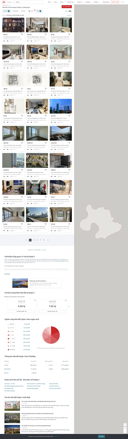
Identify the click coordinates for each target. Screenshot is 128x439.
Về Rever (96, 2)
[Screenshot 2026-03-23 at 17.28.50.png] (13, 86)
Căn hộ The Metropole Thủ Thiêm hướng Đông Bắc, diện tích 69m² (61, 226)
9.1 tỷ (53, 197)
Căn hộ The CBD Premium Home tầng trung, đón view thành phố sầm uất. (61, 172)
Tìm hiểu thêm (56, 436)
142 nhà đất (26, 328)
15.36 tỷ (30, 143)
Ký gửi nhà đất (115, 2)
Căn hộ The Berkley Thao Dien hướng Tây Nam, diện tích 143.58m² (61, 145)
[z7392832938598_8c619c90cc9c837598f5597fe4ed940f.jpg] (37, 113)
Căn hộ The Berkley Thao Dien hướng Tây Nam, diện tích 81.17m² (13, 172)
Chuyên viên (70, 2)
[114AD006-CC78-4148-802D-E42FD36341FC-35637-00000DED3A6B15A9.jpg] (37, 32)
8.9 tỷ (5, 34)
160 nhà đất (26, 346)
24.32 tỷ (54, 143)
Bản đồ (67, 11)
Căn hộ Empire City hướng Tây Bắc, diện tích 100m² (37, 91)
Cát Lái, (43, 201)
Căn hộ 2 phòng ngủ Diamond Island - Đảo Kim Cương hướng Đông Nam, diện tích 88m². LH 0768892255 (13, 226)
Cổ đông (87, 2)
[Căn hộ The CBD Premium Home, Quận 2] (13, 194)
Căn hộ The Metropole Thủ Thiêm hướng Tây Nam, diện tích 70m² (37, 64)
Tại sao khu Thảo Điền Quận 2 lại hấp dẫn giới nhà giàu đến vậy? (38, 401)
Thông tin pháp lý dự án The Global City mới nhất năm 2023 (37, 413)
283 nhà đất (26, 342)
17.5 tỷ (53, 224)
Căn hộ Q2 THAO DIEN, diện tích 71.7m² (60, 91)
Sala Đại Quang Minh (32, 388)
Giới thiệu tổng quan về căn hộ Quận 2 (19, 257)
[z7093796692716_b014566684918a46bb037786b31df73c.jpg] (61, 59)
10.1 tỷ (29, 34)
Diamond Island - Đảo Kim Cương (36, 383)
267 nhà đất (26, 331)
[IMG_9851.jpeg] (13, 140)
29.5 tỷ (29, 62)
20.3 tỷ (5, 143)
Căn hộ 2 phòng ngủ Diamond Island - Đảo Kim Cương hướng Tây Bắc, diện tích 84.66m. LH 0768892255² (61, 199)
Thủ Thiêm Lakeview (9, 391)
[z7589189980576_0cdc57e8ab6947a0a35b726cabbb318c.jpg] (13, 59)
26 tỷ (53, 34)
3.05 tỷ (53, 170)
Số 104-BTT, (60, 201)
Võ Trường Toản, (60, 93)
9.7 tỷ (53, 89)
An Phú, (17, 39)
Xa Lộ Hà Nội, (13, 147)
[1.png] (61, 113)
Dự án (61, 2)
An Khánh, (64, 39)
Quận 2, (21, 39)
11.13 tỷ (29, 170)
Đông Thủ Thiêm (53, 383)
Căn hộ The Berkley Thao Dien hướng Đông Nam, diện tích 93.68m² (37, 145)
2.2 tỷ (29, 197)
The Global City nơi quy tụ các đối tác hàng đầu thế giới (36, 425)
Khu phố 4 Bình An (54, 386)
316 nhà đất (26, 349)
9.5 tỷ (5, 224)
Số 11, (11, 120)
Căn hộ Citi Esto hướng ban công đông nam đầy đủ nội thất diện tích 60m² (37, 199)
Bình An (6, 373)
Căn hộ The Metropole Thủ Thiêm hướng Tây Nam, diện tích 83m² (61, 37)
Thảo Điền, (67, 93)
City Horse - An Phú (9, 383)
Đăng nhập (106, 2)
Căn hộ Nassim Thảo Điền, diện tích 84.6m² (13, 118)
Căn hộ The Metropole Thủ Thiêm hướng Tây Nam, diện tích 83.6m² (61, 64)
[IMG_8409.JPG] (13, 221)
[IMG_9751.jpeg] (37, 140)
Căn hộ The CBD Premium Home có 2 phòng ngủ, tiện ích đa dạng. (13, 199)
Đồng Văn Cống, (60, 174)
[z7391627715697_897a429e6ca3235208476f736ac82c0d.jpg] (37, 59)
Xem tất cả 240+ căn (22, 311)
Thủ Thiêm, (18, 93)
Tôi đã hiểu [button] (101, 436)
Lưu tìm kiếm (67, 6)
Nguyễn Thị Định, (37, 201)
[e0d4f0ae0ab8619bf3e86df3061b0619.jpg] (61, 194)
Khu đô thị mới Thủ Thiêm (33, 386)
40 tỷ (5, 89)
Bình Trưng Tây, (66, 201)
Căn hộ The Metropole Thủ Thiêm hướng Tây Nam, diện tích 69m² (13, 64)
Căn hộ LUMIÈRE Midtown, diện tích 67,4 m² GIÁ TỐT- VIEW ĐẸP (37, 37)
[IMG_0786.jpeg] (37, 221)
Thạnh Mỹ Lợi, (68, 174)
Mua (49, 2)
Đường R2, (59, 39)
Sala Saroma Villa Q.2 (55, 388)
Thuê (55, 2)
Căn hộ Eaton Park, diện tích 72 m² (11, 37)
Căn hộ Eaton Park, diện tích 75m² (35, 172)
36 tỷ (29, 89)
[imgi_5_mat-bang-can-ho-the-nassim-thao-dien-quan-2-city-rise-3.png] (13, 113)
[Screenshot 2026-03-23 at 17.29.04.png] (37, 86)
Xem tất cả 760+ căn (52, 311)
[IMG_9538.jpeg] (61, 140)
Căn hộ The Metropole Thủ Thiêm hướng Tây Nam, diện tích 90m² (37, 118)
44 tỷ (29, 116)
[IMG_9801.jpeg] (13, 167)
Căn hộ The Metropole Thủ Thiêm (58, 118)
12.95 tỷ (6, 170)
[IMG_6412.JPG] (13, 32)
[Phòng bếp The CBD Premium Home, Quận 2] (61, 167)
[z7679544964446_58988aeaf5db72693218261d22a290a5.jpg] (61, 86)
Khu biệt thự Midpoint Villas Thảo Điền (14, 386)
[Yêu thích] (22, 34)
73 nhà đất (27, 324)
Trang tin (79, 2)
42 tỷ (53, 62)
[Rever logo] (3, 2)
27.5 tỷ (53, 116)
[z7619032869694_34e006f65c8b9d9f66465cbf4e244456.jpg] (61, 32)
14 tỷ (5, 116)
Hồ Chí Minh (44, 39)
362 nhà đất (26, 338)
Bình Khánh (7, 369)
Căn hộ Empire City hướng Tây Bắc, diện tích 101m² (13, 91)
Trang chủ (30, 250)
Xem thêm (7, 274)
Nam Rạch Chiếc (8, 388)
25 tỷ (29, 224)
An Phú (6, 365)
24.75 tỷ (6, 62)
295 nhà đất (26, 335)
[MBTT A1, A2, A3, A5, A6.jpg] (37, 167)
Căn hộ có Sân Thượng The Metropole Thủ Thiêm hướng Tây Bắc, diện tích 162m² (37, 226)
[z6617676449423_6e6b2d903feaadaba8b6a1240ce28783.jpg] (61, 221)
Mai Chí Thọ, (12, 39)
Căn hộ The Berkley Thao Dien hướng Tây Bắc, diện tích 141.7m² (13, 145)
